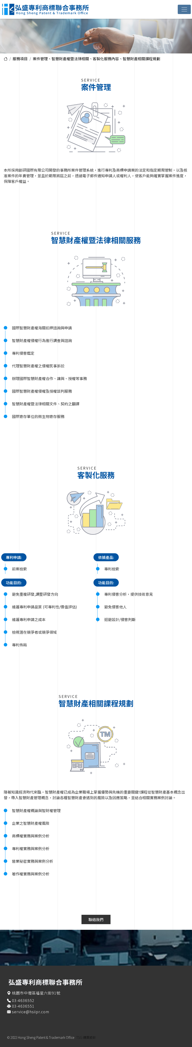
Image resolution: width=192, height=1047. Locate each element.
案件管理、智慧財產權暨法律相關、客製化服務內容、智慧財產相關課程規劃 (96, 58)
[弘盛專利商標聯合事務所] (55, 9)
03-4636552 (23, 1000)
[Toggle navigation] (184, 9)
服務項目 (20, 58)
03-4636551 (23, 1006)
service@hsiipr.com (30, 1011)
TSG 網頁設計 (86, 1037)
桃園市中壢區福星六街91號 (36, 993)
